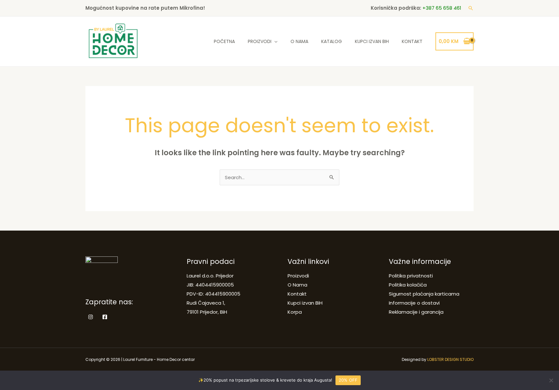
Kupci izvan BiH (372, 41)
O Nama (299, 41)
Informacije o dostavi (414, 302)
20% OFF (348, 380)
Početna (224, 41)
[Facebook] (105, 317)
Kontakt (412, 41)
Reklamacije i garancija (416, 312)
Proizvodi (259, 41)
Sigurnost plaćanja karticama (424, 293)
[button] (471, 8)
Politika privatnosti (411, 275)
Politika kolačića (408, 284)
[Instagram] (90, 317)
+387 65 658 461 (441, 8)
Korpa (295, 312)
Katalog (331, 41)
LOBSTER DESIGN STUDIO (450, 359)
